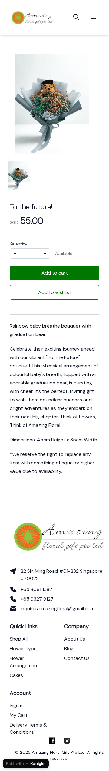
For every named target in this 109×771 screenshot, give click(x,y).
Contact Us (77, 658)
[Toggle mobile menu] (93, 17)
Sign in (17, 705)
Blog (69, 648)
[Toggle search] (76, 17)
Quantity (18, 244)
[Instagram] (66, 741)
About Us (74, 639)
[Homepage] (32, 17)
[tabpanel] (54, 104)
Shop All (19, 639)
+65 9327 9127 (37, 599)
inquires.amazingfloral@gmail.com (57, 608)
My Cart (19, 715)
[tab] (20, 175)
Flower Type (23, 648)
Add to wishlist (54, 292)
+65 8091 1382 (36, 589)
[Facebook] (52, 741)
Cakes (16, 675)
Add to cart (54, 273)
